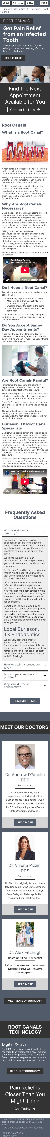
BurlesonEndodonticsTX (15, 9)
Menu (44, 3)
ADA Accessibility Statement (27, 1127)
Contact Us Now (23, 110)
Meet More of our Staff (25, 1000)
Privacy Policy (9, 1135)
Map (31, 3)
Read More (25, 822)
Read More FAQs (25, 701)
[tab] (25, 532)
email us (13, 1121)
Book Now (19, 3)
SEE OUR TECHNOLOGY (25, 1071)
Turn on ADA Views (12, 1133)
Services (35, 9)
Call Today (23, 1109)
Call (7, 3)
